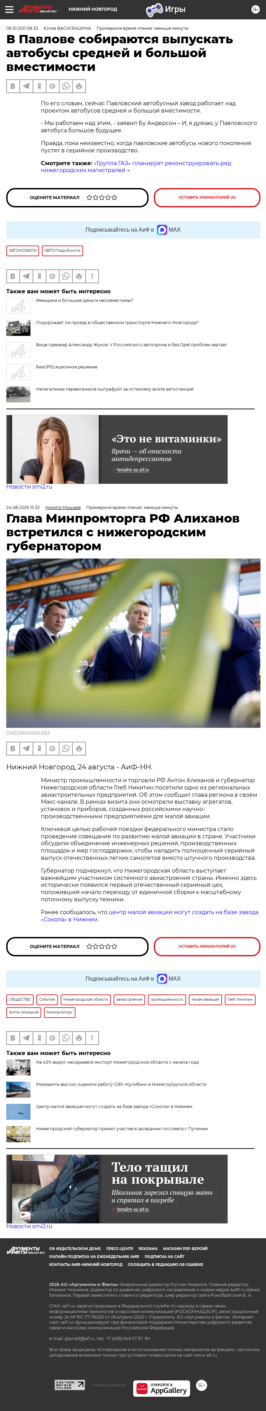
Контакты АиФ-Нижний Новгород (85, 1264)
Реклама (148, 1249)
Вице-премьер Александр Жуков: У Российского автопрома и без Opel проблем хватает (131, 344)
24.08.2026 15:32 (23, 507)
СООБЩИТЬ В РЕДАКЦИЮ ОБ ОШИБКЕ (165, 1264)
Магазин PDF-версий (185, 1249)
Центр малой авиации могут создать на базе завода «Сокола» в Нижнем (114, 1106)
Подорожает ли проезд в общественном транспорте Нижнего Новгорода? (117, 322)
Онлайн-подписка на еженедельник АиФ (94, 1256)
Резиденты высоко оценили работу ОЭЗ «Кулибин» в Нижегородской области (121, 1084)
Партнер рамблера (108, 1385)
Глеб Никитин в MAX (28, 732)
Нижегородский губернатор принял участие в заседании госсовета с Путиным (122, 1128)
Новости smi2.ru (29, 486)
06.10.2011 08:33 (22, 28)
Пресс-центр (119, 1249)
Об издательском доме (75, 1249)
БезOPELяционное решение (66, 366)
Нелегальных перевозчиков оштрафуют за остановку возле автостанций (115, 389)
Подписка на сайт (164, 1256)
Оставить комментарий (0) (207, 197)
